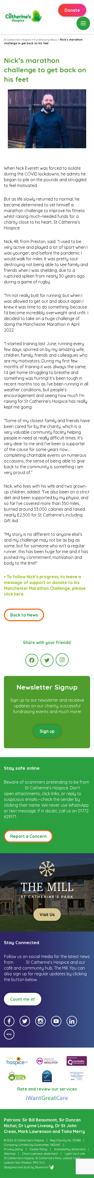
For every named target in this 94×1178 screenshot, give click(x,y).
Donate (72, 10)
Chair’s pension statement (40, 1153)
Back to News (24, 615)
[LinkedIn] (72, 1021)
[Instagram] (62, 659)
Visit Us (47, 914)
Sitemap (9, 1153)
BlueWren (42, 1167)
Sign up (47, 731)
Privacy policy (13, 1149)
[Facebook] (31, 660)
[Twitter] (47, 660)
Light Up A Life (75, 1153)
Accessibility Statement (70, 1149)
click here (14, 594)
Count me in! (22, 999)
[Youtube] (56, 1021)
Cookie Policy (38, 1149)
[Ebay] (9, 1034)
